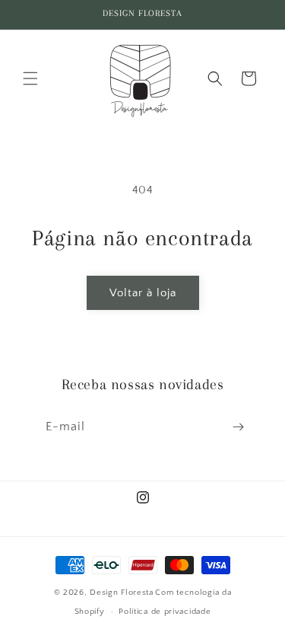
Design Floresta (122, 592)
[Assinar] (238, 427)
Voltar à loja (142, 292)
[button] (30, 78)
